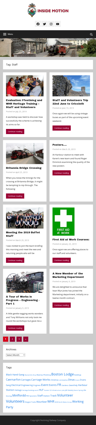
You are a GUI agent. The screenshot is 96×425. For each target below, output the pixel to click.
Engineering (27, 385)
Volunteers (15, 401)
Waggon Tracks (30, 402)
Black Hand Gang (15, 374)
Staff (40, 395)
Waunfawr (41, 401)
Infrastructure (56, 390)
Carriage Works (40, 379)
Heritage (18, 390)
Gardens (65, 385)
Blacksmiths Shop (30, 375)
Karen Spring (78, 390)
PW (27, 396)
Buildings (77, 375)
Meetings (9, 396)
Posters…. (59, 144)
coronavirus (63, 380)
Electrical (16, 385)
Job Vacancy (69, 390)
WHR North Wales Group (63, 402)
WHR (50, 401)
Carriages (26, 379)
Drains (77, 380)
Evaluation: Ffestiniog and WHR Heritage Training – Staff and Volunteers (24, 104)
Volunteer (65, 395)
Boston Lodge (62, 374)
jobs (63, 390)
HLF (41, 390)
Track (53, 395)
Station (46, 396)
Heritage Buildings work (30, 390)
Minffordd (19, 395)
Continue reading (15, 131)
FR (59, 384)
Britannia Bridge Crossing (23, 168)
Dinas (71, 379)
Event (44, 385)
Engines (37, 385)
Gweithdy (73, 385)
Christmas (55, 380)
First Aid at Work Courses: (70, 239)
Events (53, 385)
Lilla (84, 390)
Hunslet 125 (48, 390)
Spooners (33, 396)
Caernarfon (13, 379)
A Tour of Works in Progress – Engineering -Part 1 (23, 300)
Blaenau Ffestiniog (44, 375)
